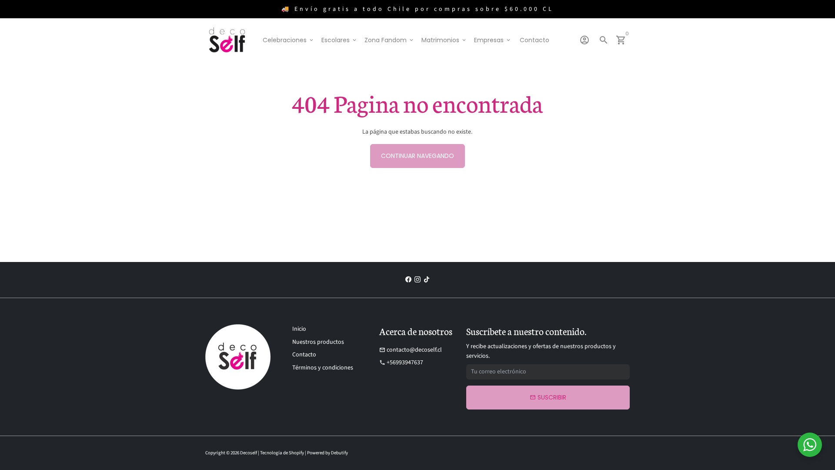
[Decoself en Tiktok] (427, 279)
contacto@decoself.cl (410, 350)
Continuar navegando (417, 155)
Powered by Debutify (327, 453)
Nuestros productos (318, 342)
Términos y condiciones (322, 367)
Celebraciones (288, 40)
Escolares (339, 40)
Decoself (248, 453)
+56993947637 (401, 362)
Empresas (492, 40)
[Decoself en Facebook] (408, 279)
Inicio (299, 329)
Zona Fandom (389, 40)
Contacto (534, 40)
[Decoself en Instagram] (417, 279)
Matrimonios (444, 40)
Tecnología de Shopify (282, 453)
